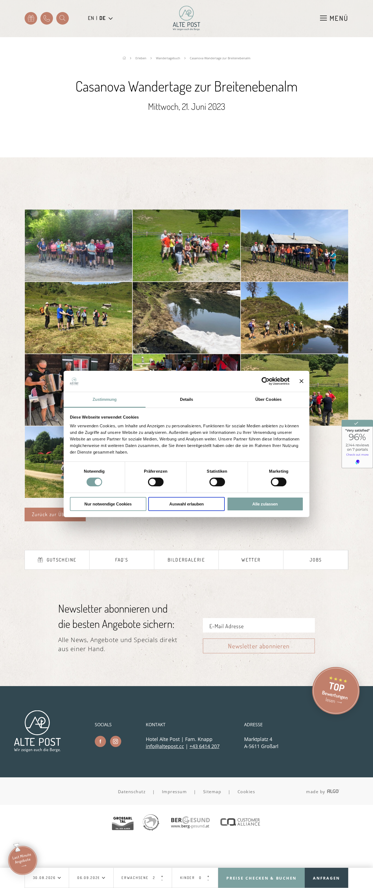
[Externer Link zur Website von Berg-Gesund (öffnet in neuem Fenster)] (190, 823)
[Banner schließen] (301, 381)
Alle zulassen (265, 504)
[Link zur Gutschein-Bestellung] (31, 18)
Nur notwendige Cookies (108, 504)
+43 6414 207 (205, 746)
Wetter (250, 560)
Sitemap (212, 791)
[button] (55, 514)
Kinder (187, 878)
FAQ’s (121, 560)
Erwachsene (135, 878)
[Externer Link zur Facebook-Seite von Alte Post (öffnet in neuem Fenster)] (100, 741)
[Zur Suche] (62, 18)
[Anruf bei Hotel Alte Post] (46, 18)
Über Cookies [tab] (268, 399)
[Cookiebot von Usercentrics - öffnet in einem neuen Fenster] (265, 381)
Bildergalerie (186, 560)
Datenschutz (132, 791)
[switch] (156, 482)
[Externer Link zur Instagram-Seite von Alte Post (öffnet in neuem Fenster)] (115, 741)
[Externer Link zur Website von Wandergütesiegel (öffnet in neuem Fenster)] (151, 823)
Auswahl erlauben (186, 504)
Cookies (246, 791)
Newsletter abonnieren (258, 646)
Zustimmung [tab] (105, 399)
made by (316, 791)
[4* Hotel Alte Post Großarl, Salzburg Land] (186, 18)
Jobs (316, 560)
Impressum (174, 791)
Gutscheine (62, 560)
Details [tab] (186, 399)
